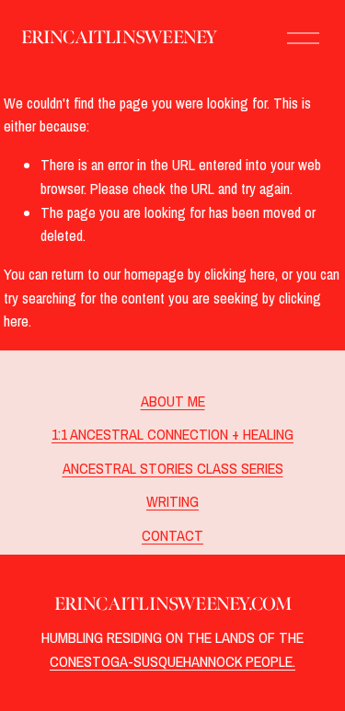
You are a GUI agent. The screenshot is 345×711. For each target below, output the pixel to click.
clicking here (239, 274)
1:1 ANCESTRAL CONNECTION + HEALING (172, 434)
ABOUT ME (173, 401)
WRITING (172, 501)
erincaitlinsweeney (119, 37)
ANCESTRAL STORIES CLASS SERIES (173, 468)
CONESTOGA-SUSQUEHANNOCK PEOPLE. (172, 661)
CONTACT (172, 535)
